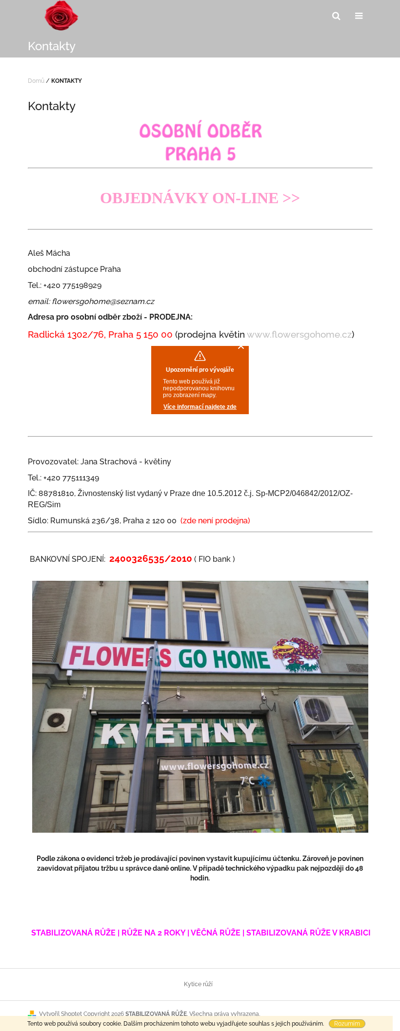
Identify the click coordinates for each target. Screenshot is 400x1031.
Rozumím (347, 1023)
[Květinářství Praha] (200, 140)
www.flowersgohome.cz (299, 334)
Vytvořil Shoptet (60, 1014)
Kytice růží (198, 984)
